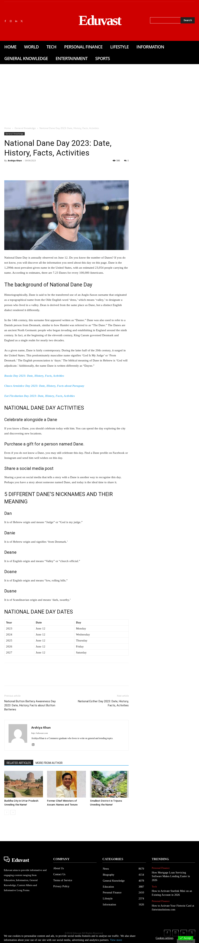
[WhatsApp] (35, 169)
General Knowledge (25, 128)
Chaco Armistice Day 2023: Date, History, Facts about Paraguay (44, 385)
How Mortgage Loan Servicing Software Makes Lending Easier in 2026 (171, 876)
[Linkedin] (16, 21)
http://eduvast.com (39, 733)
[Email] (62, 169)
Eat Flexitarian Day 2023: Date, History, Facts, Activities (39, 395)
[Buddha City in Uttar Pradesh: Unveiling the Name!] (23, 784)
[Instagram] (10, 21)
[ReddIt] (53, 169)
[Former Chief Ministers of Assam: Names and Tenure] (66, 784)
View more (116, 940)
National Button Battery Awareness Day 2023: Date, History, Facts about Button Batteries (30, 705)
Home (7, 128)
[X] (21, 21)
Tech (154, 886)
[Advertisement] (99, 93)
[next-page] (12, 812)
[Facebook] (5, 21)
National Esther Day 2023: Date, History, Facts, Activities (103, 703)
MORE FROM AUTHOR (49, 762)
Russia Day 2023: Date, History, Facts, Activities (34, 375)
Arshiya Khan (15, 160)
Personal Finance (161, 867)
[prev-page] (6, 812)
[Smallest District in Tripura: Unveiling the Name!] (109, 784)
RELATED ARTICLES (19, 762)
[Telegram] (71, 169)
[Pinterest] (26, 169)
